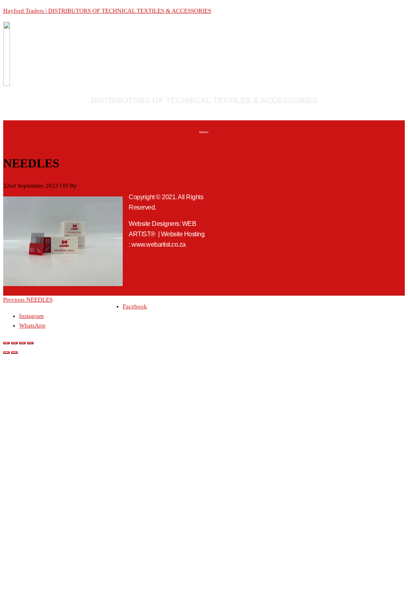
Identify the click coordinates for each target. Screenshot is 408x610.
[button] (204, 133)
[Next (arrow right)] (14, 352)
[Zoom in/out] (6, 343)
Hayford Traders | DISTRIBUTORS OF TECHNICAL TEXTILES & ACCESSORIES (107, 11)
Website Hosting (183, 234)
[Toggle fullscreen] (14, 343)
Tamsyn (88, 185)
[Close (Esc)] (30, 343)
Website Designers (154, 223)
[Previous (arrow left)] (6, 352)
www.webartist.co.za (158, 244)
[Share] (22, 343)
